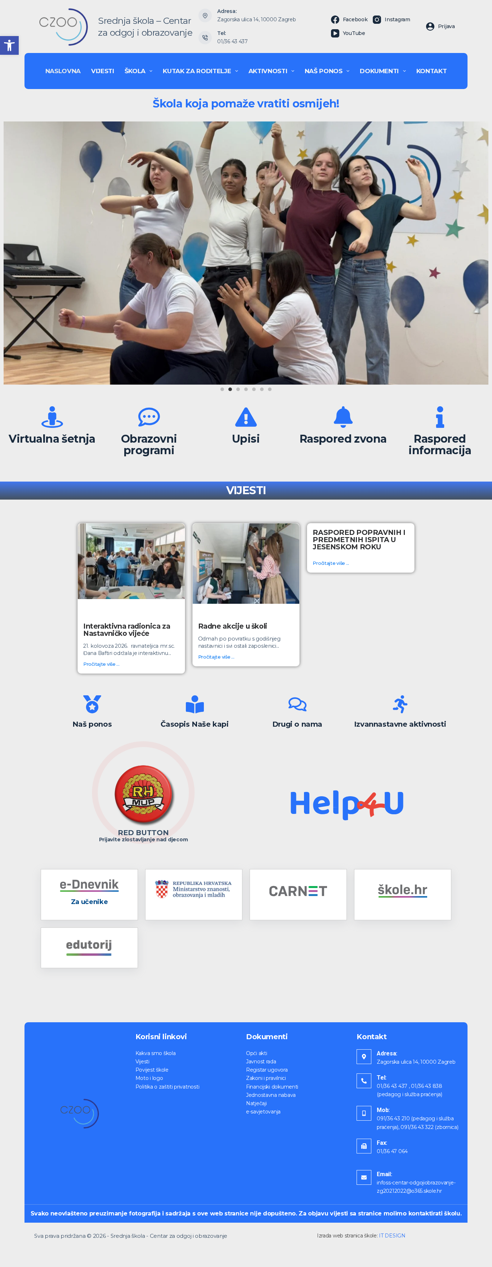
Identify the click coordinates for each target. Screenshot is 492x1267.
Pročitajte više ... (101, 664)
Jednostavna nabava (271, 1095)
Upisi (246, 439)
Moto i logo (149, 1078)
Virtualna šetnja (52, 439)
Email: (384, 1174)
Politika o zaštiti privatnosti (167, 1087)
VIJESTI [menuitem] (102, 71)
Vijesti (142, 1061)
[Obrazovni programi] (149, 417)
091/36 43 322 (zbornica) (429, 1127)
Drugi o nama (297, 724)
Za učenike (89, 902)
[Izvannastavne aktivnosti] (400, 704)
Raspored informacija (439, 444)
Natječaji (256, 1103)
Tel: (381, 1077)
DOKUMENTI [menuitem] (379, 71)
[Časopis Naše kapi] (195, 704)
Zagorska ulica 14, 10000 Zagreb (256, 19)
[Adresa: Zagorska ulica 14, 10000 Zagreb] (205, 15)
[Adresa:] (364, 1056)
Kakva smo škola (155, 1053)
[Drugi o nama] (298, 704)
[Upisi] (246, 417)
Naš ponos (92, 724)
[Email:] (364, 1177)
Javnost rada (261, 1061)
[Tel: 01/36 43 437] (205, 38)
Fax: (382, 1142)
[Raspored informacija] (440, 417)
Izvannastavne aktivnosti (400, 724)
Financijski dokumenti (272, 1087)
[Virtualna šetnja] (52, 417)
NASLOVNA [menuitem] (63, 71)
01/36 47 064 (392, 1151)
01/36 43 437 (232, 41)
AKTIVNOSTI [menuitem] (268, 71)
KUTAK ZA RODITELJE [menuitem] (197, 71)
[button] (9, 45)
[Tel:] (364, 1080)
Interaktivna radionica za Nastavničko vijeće (126, 630)
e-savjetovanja (263, 1111)
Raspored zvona (342, 439)
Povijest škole (152, 1070)
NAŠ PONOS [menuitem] (324, 71)
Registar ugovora (267, 1070)
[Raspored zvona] (343, 417)
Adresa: (387, 1053)
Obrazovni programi (149, 444)
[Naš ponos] (92, 704)
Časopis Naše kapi (194, 724)
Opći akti (256, 1053)
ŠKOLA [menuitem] (135, 71)
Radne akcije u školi (232, 626)
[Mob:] (364, 1113)
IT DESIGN (392, 1235)
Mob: (383, 1110)
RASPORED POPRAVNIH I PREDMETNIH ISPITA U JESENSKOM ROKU (359, 539)
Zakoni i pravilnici (266, 1078)
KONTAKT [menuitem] (431, 71)
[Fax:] (364, 1146)
